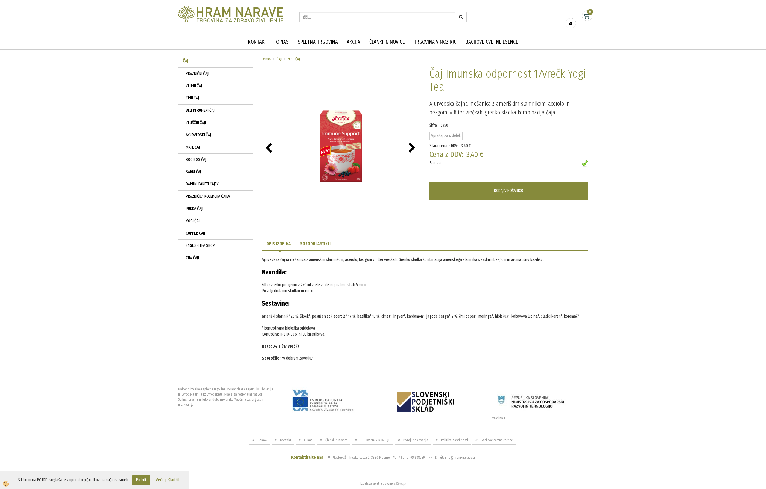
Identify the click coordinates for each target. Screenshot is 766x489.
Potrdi (141, 479)
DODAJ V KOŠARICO (508, 190)
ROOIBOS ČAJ (196, 159)
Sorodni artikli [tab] (315, 243)
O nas (282, 42)
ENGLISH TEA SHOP (200, 245)
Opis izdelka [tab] (278, 243)
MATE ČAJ (193, 147)
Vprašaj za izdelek (446, 135)
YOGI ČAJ (193, 221)
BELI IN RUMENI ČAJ (200, 110)
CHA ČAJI (192, 257)
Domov (266, 59)
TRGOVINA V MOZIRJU (435, 42)
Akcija (353, 42)
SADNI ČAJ (193, 171)
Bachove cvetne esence (492, 42)
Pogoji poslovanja (415, 440)
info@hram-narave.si (460, 457)
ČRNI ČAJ (192, 98)
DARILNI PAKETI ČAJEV (202, 184)
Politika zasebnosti (454, 440)
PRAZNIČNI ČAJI (197, 73)
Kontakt (257, 42)
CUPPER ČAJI (195, 233)
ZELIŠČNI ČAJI (196, 122)
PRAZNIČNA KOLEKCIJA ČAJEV (208, 196)
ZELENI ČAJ (194, 85)
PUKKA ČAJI (194, 208)
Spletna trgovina (318, 42)
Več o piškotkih (168, 479)
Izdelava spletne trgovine (376, 483)
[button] (412, 148)
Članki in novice (387, 42)
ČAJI (279, 59)
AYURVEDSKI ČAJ (198, 135)
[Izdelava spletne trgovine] (400, 483)
